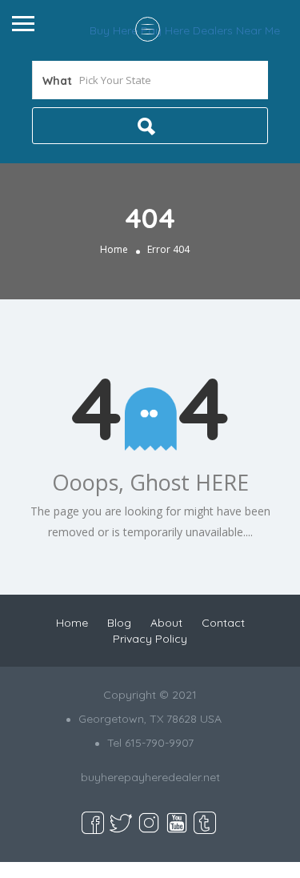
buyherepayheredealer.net (150, 777)
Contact (223, 622)
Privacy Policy (150, 638)
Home (114, 249)
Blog (119, 622)
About (166, 622)
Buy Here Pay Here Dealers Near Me (185, 30)
